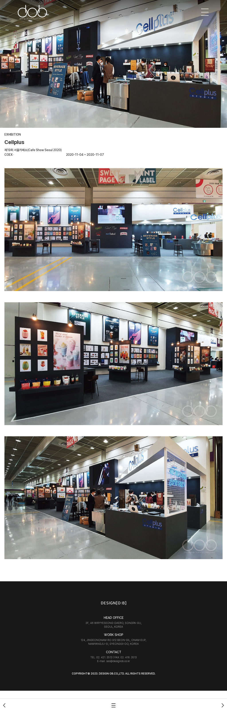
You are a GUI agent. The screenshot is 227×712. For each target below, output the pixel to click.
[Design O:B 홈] (32, 12)
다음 (222, 705)
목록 (113, 705)
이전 (4, 705)
